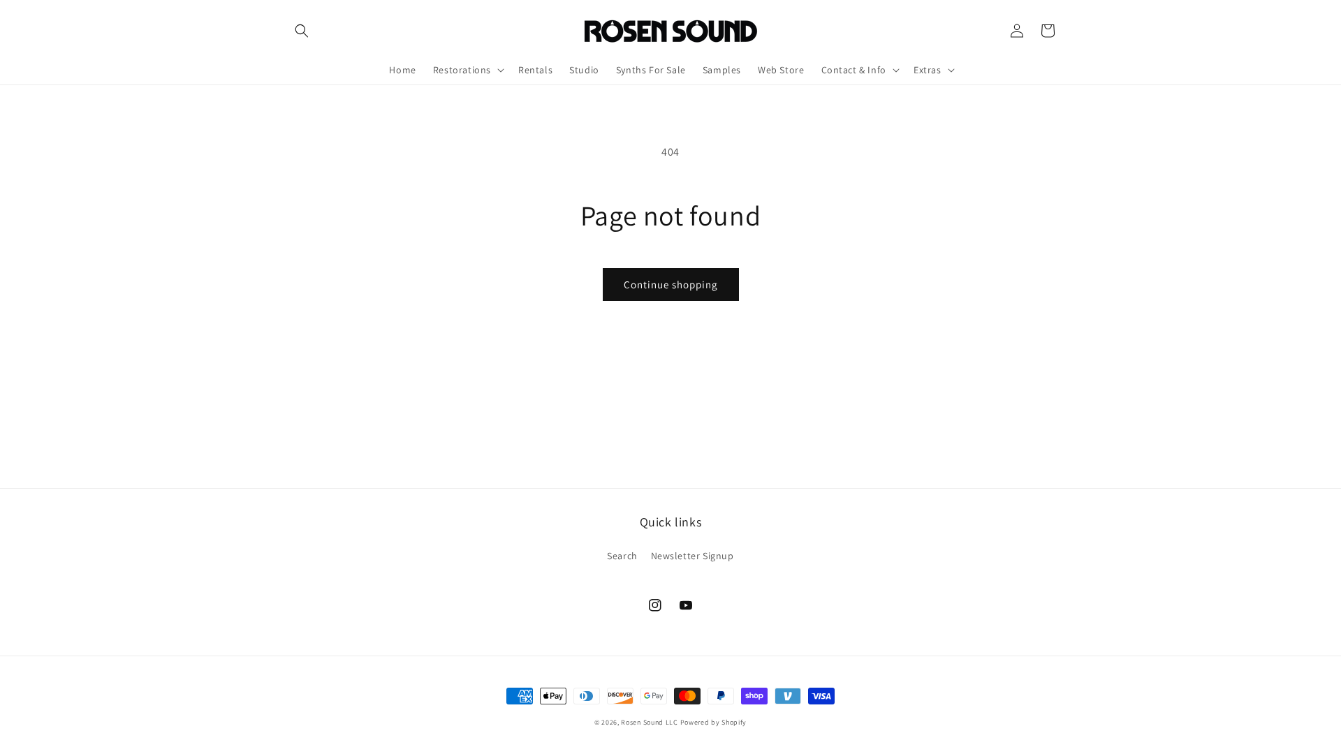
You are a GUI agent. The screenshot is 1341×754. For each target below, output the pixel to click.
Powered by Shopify (713, 722)
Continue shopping (671, 284)
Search (622, 555)
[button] (301, 30)
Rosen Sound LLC (649, 722)
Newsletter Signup (692, 555)
